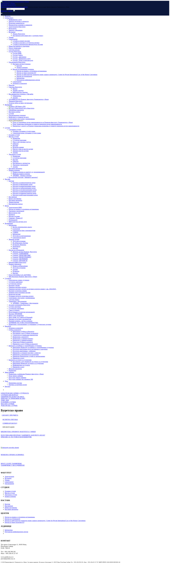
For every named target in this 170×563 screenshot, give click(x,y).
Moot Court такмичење (16, 315)
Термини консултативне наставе (19, 292)
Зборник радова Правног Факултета (25, 252)
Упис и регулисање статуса (22, 142)
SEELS (15, 89)
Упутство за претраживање (22, 236)
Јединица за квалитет (20, 83)
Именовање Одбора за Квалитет (23, 331)
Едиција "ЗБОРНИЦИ (20, 259)
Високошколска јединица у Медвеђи (21, 94)
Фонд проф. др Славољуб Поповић (20, 317)
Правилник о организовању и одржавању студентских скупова (30, 324)
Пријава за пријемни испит (18, 385)
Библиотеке (16, 234)
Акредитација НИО (15, 207)
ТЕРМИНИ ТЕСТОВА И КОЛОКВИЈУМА (23, 322)
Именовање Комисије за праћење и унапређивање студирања (33, 347)
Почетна (7, 16)
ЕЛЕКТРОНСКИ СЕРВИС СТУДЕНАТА (15, 393)
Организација (9, 483)
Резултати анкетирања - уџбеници (24, 351)
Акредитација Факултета (17, 27)
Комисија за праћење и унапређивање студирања (25, 346)
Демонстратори (14, 202)
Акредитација (9, 476)
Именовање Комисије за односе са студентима (28, 363)
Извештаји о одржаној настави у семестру (27, 353)
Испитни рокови (18, 147)
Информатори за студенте (21, 365)
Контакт (15, 248)
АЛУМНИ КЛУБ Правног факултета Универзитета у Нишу (29, 99)
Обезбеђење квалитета (16, 110)
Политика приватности (16, 23)
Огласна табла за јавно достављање (20, 103)
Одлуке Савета (18, 55)
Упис (6, 381)
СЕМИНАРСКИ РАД (10, 423)
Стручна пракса (14, 299)
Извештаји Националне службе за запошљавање (29, 356)
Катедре (19, 66)
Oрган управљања (15, 48)
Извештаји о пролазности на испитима (26, 354)
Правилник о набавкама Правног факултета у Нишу (26, 374)
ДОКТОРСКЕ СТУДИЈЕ (9, 405)
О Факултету (9, 18)
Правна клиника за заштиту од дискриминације (29, 172)
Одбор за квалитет (15, 330)
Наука (7, 206)
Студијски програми (19, 140)
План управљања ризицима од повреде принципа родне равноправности (37, 124)
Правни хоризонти (15, 264)
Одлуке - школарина (19, 57)
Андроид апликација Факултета (19, 305)
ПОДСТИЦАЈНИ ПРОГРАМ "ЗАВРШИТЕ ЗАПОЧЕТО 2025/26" (23, 435)
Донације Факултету (15, 101)
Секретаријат (13, 39)
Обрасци (15, 144)
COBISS (15, 232)
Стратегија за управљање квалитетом (25, 335)
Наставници (13, 197)
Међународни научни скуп (18, 221)
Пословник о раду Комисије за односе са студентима (30, 361)
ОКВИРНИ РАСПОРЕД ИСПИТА (12, 397)
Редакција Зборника (19, 245)
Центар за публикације (24, 76)
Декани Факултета (19, 34)
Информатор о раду (15, 19)
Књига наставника (15, 198)
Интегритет (13, 28)
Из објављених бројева (20, 243)
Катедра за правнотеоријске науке (24, 182)
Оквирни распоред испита (17, 287)
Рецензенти (16, 246)
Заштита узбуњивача (15, 30)
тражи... (3, 9)
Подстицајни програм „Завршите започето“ (23, 177)
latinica (10, 11)
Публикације (13, 220)
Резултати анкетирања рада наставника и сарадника (30, 349)
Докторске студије (15, 154)
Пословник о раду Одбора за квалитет (25, 333)
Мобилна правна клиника (21, 174)
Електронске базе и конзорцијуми (24, 230)
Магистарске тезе (14, 213)
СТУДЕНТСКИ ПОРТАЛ (9, 395)
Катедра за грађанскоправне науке (24, 188)
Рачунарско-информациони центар (28, 80)
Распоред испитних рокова (18, 291)
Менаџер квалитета (15, 369)
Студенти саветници (16, 282)
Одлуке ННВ (17, 53)
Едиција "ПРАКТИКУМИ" (22, 255)
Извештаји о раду (18, 358)
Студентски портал (15, 284)
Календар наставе (15, 294)
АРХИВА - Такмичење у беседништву (25, 303)
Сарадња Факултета (15, 87)
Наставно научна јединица (21, 64)
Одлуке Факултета (15, 51)
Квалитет (8, 326)
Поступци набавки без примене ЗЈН (21, 379)
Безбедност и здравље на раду (19, 117)
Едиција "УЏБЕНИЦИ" (21, 253)
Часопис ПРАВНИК (15, 314)
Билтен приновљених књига (22, 227)
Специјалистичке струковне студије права (27, 133)
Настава (15, 145)
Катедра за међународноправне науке (25, 195)
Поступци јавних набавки (17, 377)
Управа (11, 37)
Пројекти (12, 214)
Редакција (16, 271)
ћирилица (4, 11)
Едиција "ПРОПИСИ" (20, 260)
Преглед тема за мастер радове (23, 149)
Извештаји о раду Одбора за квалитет (25, 344)
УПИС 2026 (5, 400)
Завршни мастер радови (21, 151)
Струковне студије (15, 129)
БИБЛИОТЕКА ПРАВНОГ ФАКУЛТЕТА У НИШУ (18, 431)
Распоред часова (14, 285)
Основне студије (14, 135)
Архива (15, 97)
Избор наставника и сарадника (19, 46)
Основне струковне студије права (24, 131)
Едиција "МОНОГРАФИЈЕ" (22, 257)
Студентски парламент (16, 308)
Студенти (8, 278)
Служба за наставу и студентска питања (26, 43)
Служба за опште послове (21, 41)
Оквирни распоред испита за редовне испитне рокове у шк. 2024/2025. (32, 289)
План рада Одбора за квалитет (23, 342)
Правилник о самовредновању (23, 338)
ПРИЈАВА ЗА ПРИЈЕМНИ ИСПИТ (13, 398)
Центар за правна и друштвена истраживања (32, 71)
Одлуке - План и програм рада (23, 60)
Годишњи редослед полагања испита (21, 296)
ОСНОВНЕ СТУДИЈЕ (8, 402)
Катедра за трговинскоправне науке (25, 190)
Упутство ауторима (19, 241)
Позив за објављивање (20, 266)
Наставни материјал (15, 168)
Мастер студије (14, 136)
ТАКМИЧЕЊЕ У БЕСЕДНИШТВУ (13, 465)
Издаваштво (9, 223)
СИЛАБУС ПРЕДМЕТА (10, 415)
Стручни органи (14, 50)
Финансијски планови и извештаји (20, 25)
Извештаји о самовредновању (23, 340)
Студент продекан (15, 307)
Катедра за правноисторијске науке (24, 193)
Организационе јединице (17, 115)
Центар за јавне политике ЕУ (26, 73)
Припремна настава (15, 383)
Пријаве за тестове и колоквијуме (20, 319)
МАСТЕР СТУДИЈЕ (7, 404)
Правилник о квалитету (21, 337)
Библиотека (20, 78)
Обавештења (17, 96)
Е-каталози (16, 229)
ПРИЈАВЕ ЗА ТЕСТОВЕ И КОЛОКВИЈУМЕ (16, 437)
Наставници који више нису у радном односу (28, 35)
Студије (11, 113)
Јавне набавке (9, 372)
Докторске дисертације (20, 165)
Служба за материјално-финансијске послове (28, 44)
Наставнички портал (16, 204)
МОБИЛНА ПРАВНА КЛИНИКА (12, 454)
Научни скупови (14, 216)
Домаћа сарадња (18, 90)
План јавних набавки (16, 376)
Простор (11, 85)
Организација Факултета (17, 62)
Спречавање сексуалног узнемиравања (22, 119)
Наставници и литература (21, 163)
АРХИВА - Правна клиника (22, 175)
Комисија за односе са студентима (20, 360)
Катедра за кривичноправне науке (24, 186)
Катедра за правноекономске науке (24, 191)
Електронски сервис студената (19, 280)
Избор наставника (11, 507)
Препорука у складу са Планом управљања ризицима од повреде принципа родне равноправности (46, 126)
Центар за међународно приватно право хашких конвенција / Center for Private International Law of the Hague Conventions (57, 74)
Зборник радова (14, 239)
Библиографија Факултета (17, 262)
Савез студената (14, 310)
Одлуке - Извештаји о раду (22, 58)
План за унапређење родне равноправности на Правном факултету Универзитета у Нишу (43, 122)
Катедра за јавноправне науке (22, 184)
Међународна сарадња (20, 92)
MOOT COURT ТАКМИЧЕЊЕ (11, 463)
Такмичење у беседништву (18, 301)
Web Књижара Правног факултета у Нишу (23, 276)
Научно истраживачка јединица (23, 69)
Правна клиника (22, 67)
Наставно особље (14, 112)
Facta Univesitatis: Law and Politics (20, 275)
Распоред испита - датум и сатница (20, 321)
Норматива (8, 105)
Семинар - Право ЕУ (16, 218)
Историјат (12, 32)
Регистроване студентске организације (22, 312)
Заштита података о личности (19, 21)
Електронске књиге (19, 237)
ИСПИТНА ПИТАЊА (10, 419)
